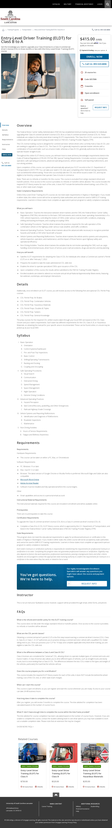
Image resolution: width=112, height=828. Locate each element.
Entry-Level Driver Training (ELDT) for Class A (30, 773)
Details (5, 130)
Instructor (6, 144)
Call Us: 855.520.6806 (101, 30)
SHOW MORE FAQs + (25, 726)
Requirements (7, 140)
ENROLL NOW (94, 56)
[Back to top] (56, 803)
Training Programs (13, 30)
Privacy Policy (72, 822)
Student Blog (95, 806)
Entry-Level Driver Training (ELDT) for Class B (61, 773)
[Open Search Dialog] (108, 4)
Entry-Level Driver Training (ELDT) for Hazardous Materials (93, 773)
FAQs (4, 149)
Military (78, 806)
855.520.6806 (6, 165)
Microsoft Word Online (29, 479)
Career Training (47, 806)
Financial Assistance (82, 809)
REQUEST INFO (101, 107)
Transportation (26, 30)
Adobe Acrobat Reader (29, 483)
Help (77, 811)
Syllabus (5, 135)
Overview (5, 125)
